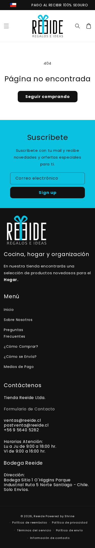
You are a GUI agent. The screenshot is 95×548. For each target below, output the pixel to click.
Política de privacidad (69, 522)
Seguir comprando (47, 96)
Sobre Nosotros (18, 319)
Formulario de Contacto (29, 409)
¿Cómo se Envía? (20, 356)
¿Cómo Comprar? (21, 346)
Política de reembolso (29, 522)
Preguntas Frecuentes (14, 333)
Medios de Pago (19, 366)
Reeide (39, 516)
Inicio (9, 309)
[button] (6, 26)
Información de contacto (50, 538)
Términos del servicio (34, 530)
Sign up (47, 192)
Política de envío (69, 530)
